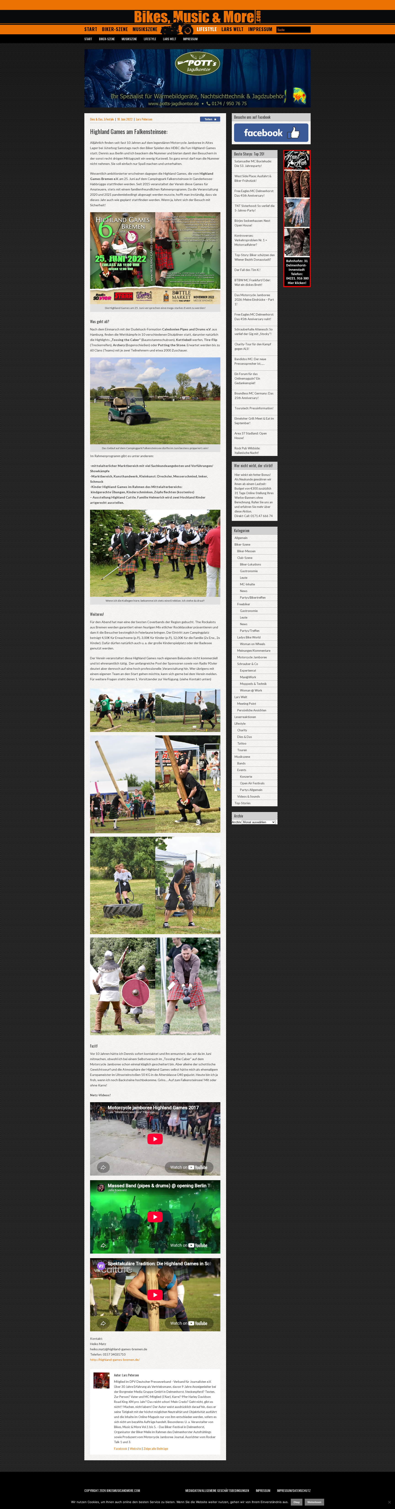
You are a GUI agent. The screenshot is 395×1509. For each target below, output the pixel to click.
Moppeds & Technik (253, 684)
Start (90, 29)
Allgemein (241, 538)
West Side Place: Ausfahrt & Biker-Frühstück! (253, 178)
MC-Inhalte (247, 584)
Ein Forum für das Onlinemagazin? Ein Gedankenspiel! (247, 378)
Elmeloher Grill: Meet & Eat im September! (254, 421)
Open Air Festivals (252, 783)
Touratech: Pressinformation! (254, 408)
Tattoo (241, 743)
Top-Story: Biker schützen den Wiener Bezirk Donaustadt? (255, 257)
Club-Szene (244, 558)
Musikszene (145, 29)
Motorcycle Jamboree (252, 657)
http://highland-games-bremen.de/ (115, 1360)
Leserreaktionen (245, 717)
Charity (242, 730)
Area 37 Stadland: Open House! (251, 436)
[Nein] (389, 1502)
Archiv (236, 822)
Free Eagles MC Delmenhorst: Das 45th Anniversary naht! (254, 317)
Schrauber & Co (247, 664)
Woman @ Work (251, 690)
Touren (242, 750)
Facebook (120, 1448)
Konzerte (246, 776)
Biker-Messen (246, 551)
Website (135, 1448)
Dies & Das (96, 119)
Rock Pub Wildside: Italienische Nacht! (247, 450)
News (243, 591)
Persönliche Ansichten (251, 710)
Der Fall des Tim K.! (248, 270)
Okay (297, 1502)
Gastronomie (249, 571)
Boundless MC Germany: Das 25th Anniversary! (254, 395)
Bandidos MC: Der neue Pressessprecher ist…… (250, 361)
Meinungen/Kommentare (253, 650)
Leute (243, 577)
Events (241, 770)
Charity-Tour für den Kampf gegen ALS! (253, 346)
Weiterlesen (314, 1502)
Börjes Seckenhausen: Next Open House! (252, 223)
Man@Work (248, 677)
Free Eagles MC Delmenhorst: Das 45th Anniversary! (254, 193)
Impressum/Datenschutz (294, 1490)
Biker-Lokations (250, 564)
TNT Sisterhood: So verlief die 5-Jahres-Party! (255, 208)
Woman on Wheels (252, 644)
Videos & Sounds (248, 796)
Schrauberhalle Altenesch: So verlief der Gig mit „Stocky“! (254, 331)
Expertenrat (248, 670)
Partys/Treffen (249, 631)
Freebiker (243, 604)
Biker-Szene (115, 29)
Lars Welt (233, 29)
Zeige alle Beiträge (156, 1448)
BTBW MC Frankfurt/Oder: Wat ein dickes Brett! (253, 282)
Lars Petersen (144, 119)
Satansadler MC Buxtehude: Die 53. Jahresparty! (253, 163)
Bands (241, 763)
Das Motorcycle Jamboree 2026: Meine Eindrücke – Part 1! (254, 299)
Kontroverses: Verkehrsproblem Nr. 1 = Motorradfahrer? (251, 240)
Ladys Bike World (249, 637)
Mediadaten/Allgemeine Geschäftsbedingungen (217, 1490)
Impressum (260, 29)
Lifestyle (207, 29)
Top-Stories (243, 803)
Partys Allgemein (251, 790)
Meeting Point (246, 703)
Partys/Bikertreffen (253, 597)
